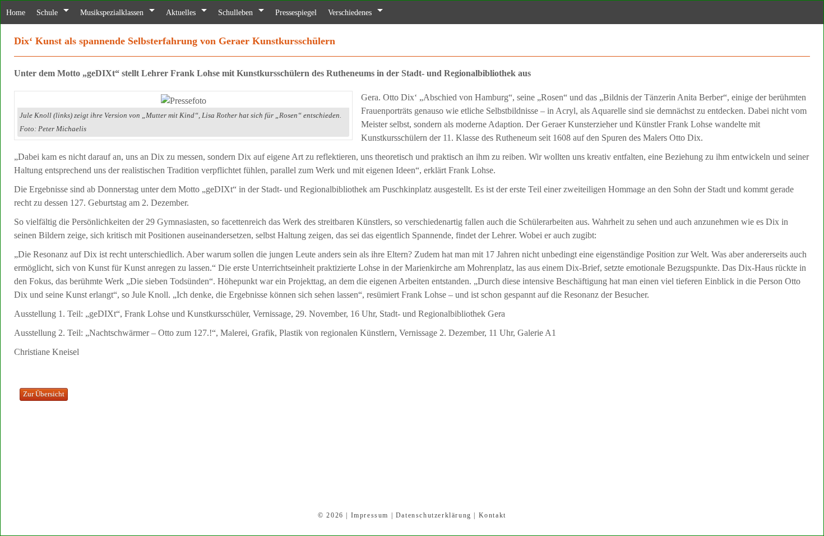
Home (17, 12)
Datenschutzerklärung (433, 515)
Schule (51, 12)
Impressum (369, 515)
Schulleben (256, 12)
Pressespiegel (321, 12)
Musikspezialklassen (122, 12)
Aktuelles (197, 12)
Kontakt (492, 515)
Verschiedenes (382, 12)
